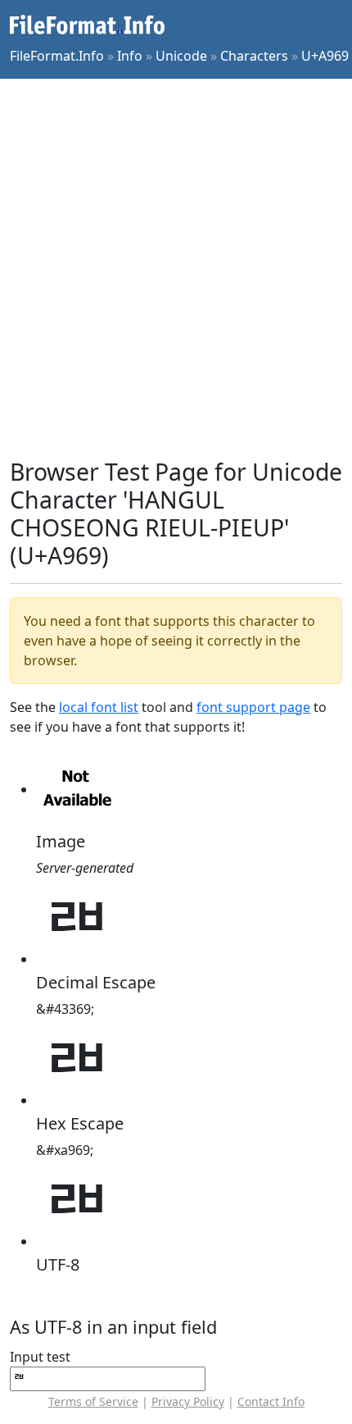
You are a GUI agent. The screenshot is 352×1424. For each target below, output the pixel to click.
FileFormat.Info (57, 56)
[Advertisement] (176, 268)
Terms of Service (93, 1401)
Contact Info (271, 1401)
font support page (253, 707)
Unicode (181, 56)
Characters (254, 56)
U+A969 (325, 56)
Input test (40, 1357)
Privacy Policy (187, 1401)
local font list (98, 707)
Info (129, 56)
